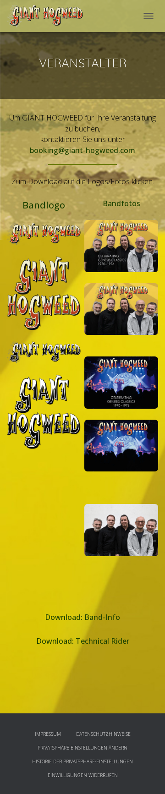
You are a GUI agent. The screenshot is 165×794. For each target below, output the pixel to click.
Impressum (48, 734)
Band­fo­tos (121, 203)
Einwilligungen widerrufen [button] (83, 775)
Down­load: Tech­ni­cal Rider (82, 641)
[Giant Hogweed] (48, 16)
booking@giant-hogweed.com (82, 150)
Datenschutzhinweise (103, 734)
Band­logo (43, 205)
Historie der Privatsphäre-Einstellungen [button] (82, 761)
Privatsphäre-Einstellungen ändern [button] (82, 748)
